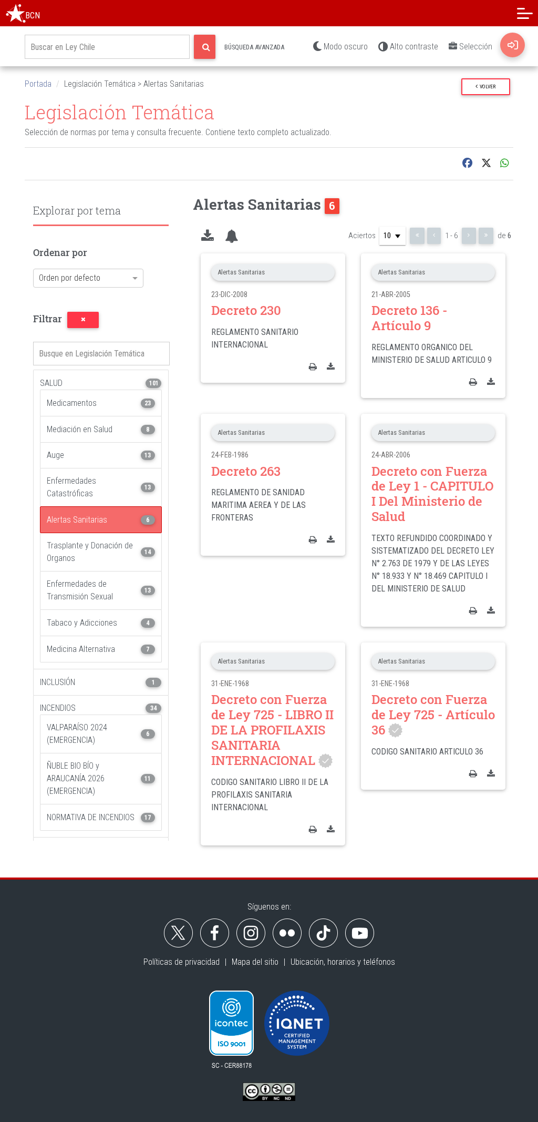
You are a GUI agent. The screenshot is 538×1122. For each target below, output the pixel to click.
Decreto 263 (246, 471)
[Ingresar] (512, 45)
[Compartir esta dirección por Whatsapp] (504, 163)
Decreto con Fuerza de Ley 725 (272, 729)
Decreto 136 (409, 318)
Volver (486, 86)
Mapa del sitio (255, 962)
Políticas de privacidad (181, 962)
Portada (38, 84)
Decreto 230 (246, 310)
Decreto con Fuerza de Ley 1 (432, 494)
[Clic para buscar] (204, 47)
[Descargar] (331, 366)
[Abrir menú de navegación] (525, 13)
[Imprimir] (313, 366)
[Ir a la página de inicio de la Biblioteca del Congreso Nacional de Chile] (15, 13)
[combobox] (79, 281)
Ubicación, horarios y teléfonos (343, 962)
